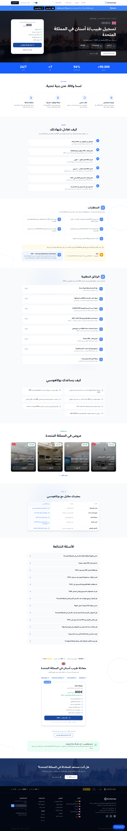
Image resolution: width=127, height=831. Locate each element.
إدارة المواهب (41, 801)
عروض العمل (59, 804)
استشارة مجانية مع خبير (62, 735)
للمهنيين (77, 2)
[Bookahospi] (108, 2)
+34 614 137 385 (23, 815)
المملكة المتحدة (101, 18)
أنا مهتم (104, 468)
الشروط (21, 828)
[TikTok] (107, 816)
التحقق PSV (41, 804)
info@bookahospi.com (21, 813)
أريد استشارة (93, 53)
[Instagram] (110, 816)
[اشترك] (12, 805)
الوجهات (60, 813)
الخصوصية (27, 828)
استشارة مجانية (55, 777)
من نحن (43, 820)
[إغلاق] (11, 8)
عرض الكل (64, 475)
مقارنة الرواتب (59, 807)
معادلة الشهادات (58, 801)
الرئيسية (114, 18)
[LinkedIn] (114, 816)
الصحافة (43, 817)
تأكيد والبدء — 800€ (62, 718)
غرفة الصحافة (59, 2)
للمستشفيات (68, 2)
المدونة (43, 814)
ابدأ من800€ (72, 777)
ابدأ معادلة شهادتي (107, 53)
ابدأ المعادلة (15, 2)
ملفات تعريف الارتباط (15, 828)
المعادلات (83, 2)
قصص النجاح (59, 816)
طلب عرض (42, 807)
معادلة (108, 18)
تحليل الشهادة (59, 810)
